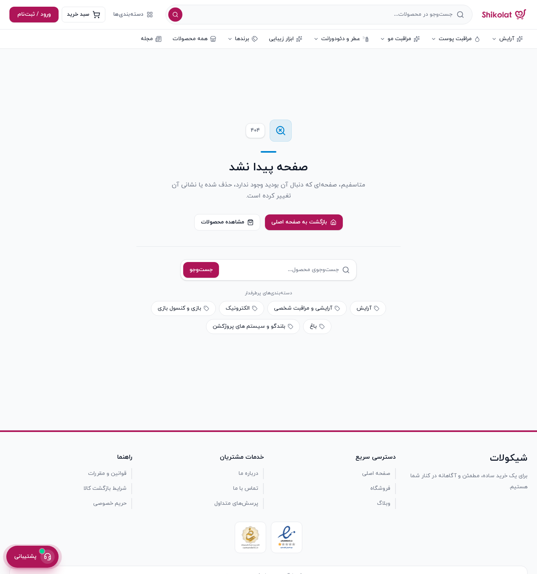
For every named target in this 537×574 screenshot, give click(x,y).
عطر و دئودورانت (340, 38)
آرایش (506, 38)
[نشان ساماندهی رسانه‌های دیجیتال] (250, 537)
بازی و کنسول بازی (179, 308)
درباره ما (248, 473)
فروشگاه (380, 488)
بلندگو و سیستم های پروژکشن (249, 326)
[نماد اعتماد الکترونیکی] (286, 537)
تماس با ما (245, 488)
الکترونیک (238, 308)
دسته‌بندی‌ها (128, 14)
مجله (147, 38)
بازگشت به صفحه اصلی (299, 222)
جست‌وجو (201, 269)
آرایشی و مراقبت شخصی (303, 308)
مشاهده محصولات (222, 222)
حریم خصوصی (110, 503)
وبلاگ (383, 503)
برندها (242, 38)
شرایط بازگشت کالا (105, 488)
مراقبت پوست (455, 38)
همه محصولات (190, 38)
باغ (313, 326)
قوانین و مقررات (107, 473)
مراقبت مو (399, 38)
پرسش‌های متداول (236, 503)
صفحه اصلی (376, 473)
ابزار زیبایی (281, 38)
